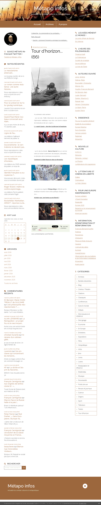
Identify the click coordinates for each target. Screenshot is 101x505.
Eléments (78, 155)
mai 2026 (7, 261)
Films (80, 341)
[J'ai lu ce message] (99, 503)
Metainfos (78, 139)
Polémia (78, 232)
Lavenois (8, 351)
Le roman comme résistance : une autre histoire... (14, 87)
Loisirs (80, 362)
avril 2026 (7, 264)
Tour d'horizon (52, 228)
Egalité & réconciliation (83, 124)
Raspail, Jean (79, 101)
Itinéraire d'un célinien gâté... (14, 337)
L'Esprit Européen (81, 199)
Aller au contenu (6, 2)
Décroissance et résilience (83, 315)
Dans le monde (83, 306)
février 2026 (8, 271)
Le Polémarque (80, 57)
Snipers (80, 397)
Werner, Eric (79, 86)
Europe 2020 (79, 205)
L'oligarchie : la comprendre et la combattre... (45, 33)
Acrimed (78, 250)
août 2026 (7, 252)
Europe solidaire (81, 196)
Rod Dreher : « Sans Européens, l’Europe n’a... (13, 416)
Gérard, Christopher (82, 104)
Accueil (37, 24)
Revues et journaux (85, 388)
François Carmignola (12, 381)
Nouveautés (82, 380)
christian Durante (11, 335)
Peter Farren (9, 414)
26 (15, 239)
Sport (80, 401)
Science (81, 393)
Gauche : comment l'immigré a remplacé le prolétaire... (50, 40)
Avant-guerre (79, 264)
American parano (81, 213)
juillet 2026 (8, 255)
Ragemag (78, 136)
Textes (80, 409)
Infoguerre (79, 238)
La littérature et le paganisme (85, 164)
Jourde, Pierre (80, 110)
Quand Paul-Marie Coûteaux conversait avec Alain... (14, 119)
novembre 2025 (9, 280)
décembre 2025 (9, 277)
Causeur (78, 244)
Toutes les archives (11, 283)
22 (24, 236)
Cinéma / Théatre (84, 289)
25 (12, 239)
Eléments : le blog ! (81, 158)
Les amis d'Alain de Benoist (84, 38)
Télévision (81, 405)
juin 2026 (7, 258)
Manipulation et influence (82, 367)
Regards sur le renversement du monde (85, 209)
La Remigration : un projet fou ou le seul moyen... (14, 321)
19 (15, 236)
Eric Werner (79, 41)
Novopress (79, 235)
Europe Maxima (80, 127)
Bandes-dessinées (84, 281)
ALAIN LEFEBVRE (11, 319)
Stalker (77, 177)
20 (18, 236)
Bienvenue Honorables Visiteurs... (14, 449)
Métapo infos (50, 8)
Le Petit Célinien (80, 183)
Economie (81, 324)
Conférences (82, 302)
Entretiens (81, 333)
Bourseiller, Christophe (83, 83)
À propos (63, 24)
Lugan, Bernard (80, 95)
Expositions (82, 337)
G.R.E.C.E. (78, 152)
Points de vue (83, 384)
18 (12, 236)
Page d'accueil (35, 37)
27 (18, 239)
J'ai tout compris (80, 133)
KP (5, 367)
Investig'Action (80, 253)
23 (6, 239)
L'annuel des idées (81, 247)
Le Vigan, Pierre (80, 107)
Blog (79, 285)
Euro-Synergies (80, 130)
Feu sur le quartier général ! (84, 121)
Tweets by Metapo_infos (12, 57)
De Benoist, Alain (81, 92)
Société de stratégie (82, 60)
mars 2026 (8, 268)
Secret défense (80, 63)
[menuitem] (37, 24)
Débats (80, 310)
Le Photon (79, 161)
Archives (50, 24)
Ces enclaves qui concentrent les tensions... (14, 353)
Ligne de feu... (10, 133)
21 (21, 236)
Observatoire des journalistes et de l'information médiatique (85, 257)
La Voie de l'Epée (81, 66)
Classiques (82, 297)
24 (9, 239)
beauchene (9, 447)
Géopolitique (82, 345)
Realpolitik (78, 202)
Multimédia (82, 372)
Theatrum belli (80, 54)
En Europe (82, 328)
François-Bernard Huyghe (84, 229)
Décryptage (82, 320)
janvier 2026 (8, 274)
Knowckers (79, 261)
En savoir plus (82, 503)
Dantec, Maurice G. (82, 98)
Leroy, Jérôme (80, 77)
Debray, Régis (80, 80)
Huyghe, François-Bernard (84, 89)
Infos (80, 349)
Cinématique (79, 180)
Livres (80, 357)
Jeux (79, 353)
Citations (81, 293)
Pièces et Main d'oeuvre (83, 241)
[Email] (85, 486)
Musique (81, 376)
